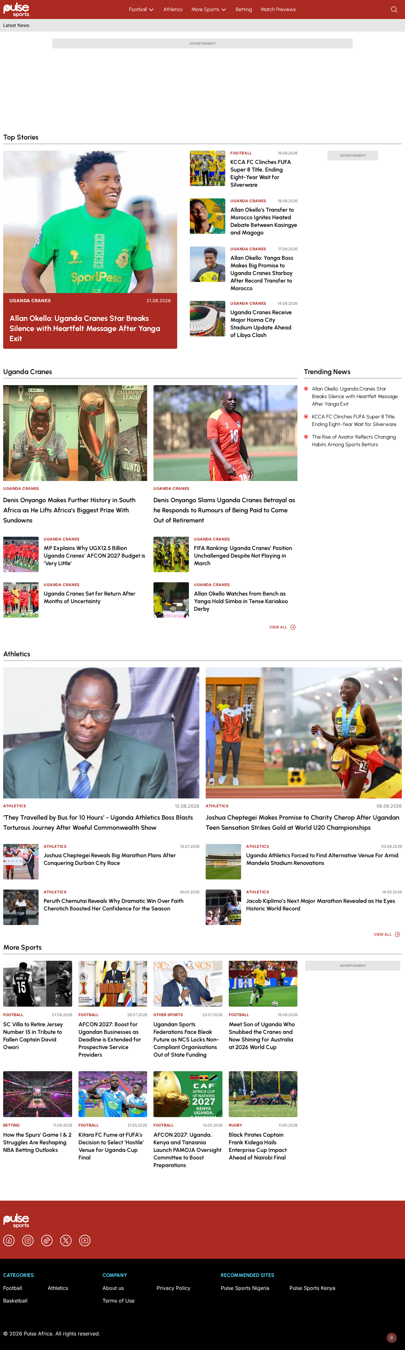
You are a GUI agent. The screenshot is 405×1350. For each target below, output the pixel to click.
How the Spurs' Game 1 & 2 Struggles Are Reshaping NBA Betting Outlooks (37, 1142)
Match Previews (278, 9)
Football (138, 9)
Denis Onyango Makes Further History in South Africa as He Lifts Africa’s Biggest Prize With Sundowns (69, 510)
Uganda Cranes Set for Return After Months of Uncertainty (89, 597)
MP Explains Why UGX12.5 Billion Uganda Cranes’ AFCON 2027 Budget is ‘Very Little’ (94, 556)
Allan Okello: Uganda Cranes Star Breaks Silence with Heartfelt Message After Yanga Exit (84, 328)
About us (113, 1288)
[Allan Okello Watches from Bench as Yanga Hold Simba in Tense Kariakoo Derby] (171, 600)
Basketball (15, 1300)
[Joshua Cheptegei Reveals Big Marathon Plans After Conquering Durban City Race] (21, 861)
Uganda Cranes (30, 300)
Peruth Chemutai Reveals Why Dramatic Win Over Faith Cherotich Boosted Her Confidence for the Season (114, 904)
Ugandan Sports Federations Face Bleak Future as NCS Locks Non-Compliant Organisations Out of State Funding (186, 1039)
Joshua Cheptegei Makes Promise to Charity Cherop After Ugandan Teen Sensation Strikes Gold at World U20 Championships (302, 822)
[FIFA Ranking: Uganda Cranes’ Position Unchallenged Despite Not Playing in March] (171, 554)
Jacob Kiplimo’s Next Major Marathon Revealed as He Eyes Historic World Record (320, 904)
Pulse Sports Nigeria (245, 1288)
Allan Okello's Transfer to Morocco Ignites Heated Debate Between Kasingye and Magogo (263, 221)
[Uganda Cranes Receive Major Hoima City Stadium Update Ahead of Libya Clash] (207, 320)
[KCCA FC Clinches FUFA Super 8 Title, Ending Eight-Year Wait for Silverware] (207, 170)
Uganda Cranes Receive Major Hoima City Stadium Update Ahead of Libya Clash (261, 324)
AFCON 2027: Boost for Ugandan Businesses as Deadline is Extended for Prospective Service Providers (109, 1039)
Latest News (16, 25)
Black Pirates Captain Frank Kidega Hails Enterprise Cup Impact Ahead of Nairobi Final (258, 1146)
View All (278, 627)
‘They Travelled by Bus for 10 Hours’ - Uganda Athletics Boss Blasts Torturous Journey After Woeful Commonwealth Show (98, 822)
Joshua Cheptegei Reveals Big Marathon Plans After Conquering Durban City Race (110, 859)
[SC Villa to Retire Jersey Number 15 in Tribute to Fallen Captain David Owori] (37, 984)
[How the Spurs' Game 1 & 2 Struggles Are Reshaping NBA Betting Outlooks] (37, 1094)
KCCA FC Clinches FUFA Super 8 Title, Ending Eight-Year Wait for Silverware (260, 173)
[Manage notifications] (392, 1338)
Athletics (173, 9)
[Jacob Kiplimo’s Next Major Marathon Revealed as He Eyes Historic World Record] (223, 907)
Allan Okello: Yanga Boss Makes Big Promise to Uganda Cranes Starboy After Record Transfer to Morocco (261, 273)
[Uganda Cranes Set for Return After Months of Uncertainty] (21, 600)
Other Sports (168, 1014)
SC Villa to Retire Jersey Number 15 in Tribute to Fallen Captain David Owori (33, 1036)
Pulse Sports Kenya (312, 1288)
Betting (244, 9)
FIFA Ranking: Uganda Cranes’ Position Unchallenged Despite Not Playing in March (243, 556)
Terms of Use (118, 1300)
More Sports (205, 9)
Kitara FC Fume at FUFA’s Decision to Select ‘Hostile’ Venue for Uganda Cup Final (111, 1146)
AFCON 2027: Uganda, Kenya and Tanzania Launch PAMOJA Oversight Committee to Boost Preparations (187, 1150)
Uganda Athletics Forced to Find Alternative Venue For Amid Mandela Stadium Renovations (322, 859)
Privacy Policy (173, 1288)
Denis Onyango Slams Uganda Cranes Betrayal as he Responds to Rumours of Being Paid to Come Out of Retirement (224, 510)
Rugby (235, 1125)
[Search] (395, 9)
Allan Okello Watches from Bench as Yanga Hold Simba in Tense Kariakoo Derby (241, 601)
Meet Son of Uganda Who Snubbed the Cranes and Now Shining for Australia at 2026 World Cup (262, 1036)
